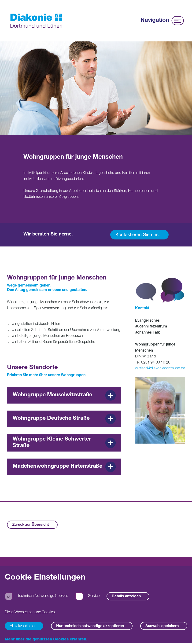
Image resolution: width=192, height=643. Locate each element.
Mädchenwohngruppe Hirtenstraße (57, 466)
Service (94, 596)
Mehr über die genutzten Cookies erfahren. (46, 640)
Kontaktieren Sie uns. (137, 235)
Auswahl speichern (162, 626)
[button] (181, 632)
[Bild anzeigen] (160, 410)
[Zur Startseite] (36, 20)
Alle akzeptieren (22, 626)
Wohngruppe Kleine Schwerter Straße (52, 443)
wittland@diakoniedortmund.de (160, 369)
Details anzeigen (126, 597)
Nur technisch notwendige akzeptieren (90, 626)
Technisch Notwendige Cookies (43, 596)
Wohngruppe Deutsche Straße (51, 418)
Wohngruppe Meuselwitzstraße (52, 395)
